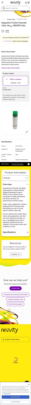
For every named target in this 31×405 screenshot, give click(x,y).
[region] (15, 393)
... (2, 19)
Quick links (4, 164)
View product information (10, 68)
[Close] (29, 384)
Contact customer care (15, 299)
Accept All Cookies (15, 397)
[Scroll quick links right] (27, 164)
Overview (7, 178)
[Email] (7, 33)
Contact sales (15, 288)
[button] (26, 3)
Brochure (15, 254)
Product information (17, 164)
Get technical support (15, 304)
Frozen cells (11, 19)
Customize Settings (15, 401)
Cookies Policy (7, 393)
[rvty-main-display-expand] (27, 132)
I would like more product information (16, 295)
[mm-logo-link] (15, 2)
